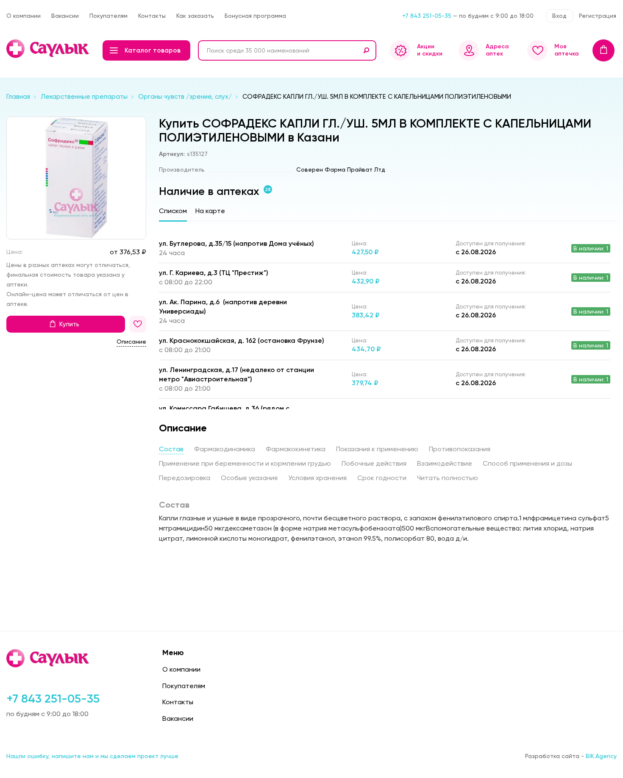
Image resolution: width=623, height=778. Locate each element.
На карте (210, 211)
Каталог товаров (153, 50)
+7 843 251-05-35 (426, 15)
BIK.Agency (601, 756)
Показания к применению (377, 449)
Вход (559, 15)
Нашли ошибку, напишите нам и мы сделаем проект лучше (92, 756)
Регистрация (597, 15)
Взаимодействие (444, 463)
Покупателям (108, 15)
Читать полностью (447, 478)
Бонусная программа (255, 15)
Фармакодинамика (224, 449)
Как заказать (195, 15)
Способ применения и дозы (527, 463)
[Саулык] (48, 49)
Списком (173, 211)
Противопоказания (459, 449)
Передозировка (184, 478)
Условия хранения (317, 478)
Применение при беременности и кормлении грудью (245, 463)
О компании (23, 15)
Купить (69, 324)
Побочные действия (374, 463)
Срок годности (381, 478)
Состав (171, 449)
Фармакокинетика (295, 449)
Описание (131, 341)
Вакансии (65, 15)
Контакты (152, 15)
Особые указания (249, 478)
